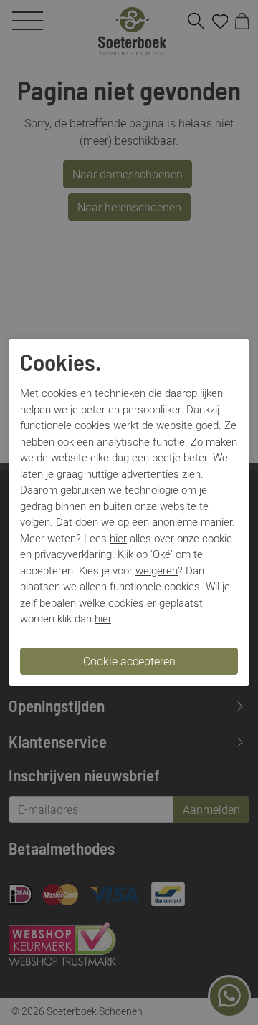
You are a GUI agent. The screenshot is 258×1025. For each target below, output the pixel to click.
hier (118, 538)
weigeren (156, 570)
